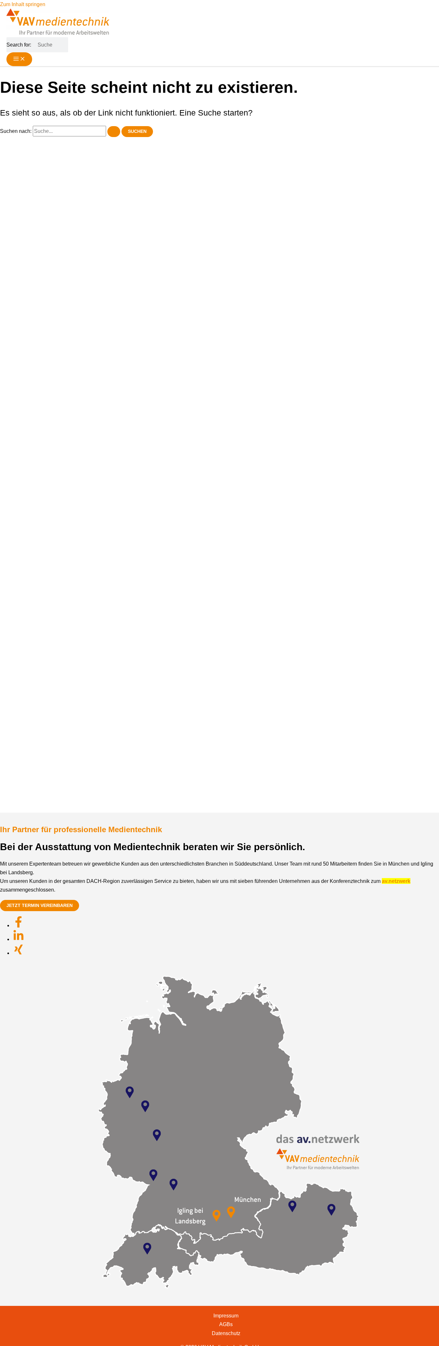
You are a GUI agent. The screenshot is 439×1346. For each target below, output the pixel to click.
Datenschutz (226, 1333)
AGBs (226, 1324)
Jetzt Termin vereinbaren (39, 905)
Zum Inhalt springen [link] (22, 4)
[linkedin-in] (18, 939)
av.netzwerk (396, 881)
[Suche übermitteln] (113, 131)
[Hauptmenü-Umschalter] (19, 59)
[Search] (65, 44)
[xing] (18, 953)
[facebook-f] (18, 925)
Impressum (225, 1315)
